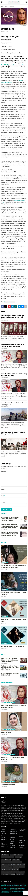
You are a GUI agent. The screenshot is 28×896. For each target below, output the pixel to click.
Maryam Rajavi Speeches (13, 834)
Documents (3, 833)
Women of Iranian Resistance (21, 844)
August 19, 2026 (5, 377)
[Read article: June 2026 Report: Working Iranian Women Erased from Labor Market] (14, 581)
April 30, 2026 (4, 648)
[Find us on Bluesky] (10, 881)
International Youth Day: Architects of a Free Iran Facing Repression (14, 404)
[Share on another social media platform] (25, 306)
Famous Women (3, 836)
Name (3, 489)
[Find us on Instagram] (8, 881)
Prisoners (9, 867)
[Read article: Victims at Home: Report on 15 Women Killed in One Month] (23, 675)
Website (3, 502)
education (20, 854)
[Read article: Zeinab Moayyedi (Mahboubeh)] (14, 773)
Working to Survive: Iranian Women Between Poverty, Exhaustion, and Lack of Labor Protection (10, 667)
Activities (3, 829)
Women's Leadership (9, 301)
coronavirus (13, 854)
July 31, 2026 (4, 569)
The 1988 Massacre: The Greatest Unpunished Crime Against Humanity (13, 433)
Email (3, 496)
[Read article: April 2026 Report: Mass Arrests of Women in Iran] (14, 635)
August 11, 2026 (5, 406)
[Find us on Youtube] (5, 881)
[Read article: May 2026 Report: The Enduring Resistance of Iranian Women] (14, 608)
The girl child (15, 869)
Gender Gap (18, 857)
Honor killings (15, 859)
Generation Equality (6, 859)
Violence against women (7, 871)
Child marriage (5, 854)
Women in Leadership (22, 839)
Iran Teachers (5, 862)
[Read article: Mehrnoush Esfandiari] (14, 721)
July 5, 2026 (4, 596)
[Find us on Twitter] (3, 881)
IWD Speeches (4, 847)
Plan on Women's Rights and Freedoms (16, 864)
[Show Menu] (1, 2)
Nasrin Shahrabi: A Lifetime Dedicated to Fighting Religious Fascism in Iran (14, 374)
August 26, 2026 (5, 676)
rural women (21, 867)
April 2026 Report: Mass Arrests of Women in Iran (12, 646)
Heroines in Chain (4, 840)
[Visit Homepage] (14, 2)
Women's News (22, 847)
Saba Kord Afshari (6, 869)
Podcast (12, 839)
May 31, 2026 (4, 623)
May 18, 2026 (4, 537)
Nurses (3, 864)
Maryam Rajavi (13, 831)
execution (4, 857)
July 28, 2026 (4, 435)
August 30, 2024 (4, 31)
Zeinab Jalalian (20, 874)
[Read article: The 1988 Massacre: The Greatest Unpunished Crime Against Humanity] (14, 443)
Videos (21, 833)
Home (2, 6)
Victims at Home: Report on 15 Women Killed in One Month (10, 674)
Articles (3, 831)
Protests (15, 867)
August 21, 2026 (5, 348)
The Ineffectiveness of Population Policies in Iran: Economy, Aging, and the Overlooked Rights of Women (9, 526)
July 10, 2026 (4, 522)
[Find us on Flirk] (6, 881)
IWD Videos (13, 829)
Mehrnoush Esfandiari (6, 732)
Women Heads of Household (8, 874)
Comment (4, 471)
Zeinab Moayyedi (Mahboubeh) (8, 784)
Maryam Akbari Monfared (15, 862)
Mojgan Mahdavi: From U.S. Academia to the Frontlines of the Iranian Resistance (12, 345)
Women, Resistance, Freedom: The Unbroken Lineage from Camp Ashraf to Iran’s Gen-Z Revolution (12, 317)
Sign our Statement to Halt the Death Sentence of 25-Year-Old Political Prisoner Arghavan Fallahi (10, 518)
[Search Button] (26, 2)
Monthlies (4, 562)
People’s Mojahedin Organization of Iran (13, 65)
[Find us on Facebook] (1, 881)
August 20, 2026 (5, 734)
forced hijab (11, 857)
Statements (13, 847)
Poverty (3, 867)
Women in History (21, 835)
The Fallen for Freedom (9, 6)
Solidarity (12, 845)
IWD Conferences (4, 844)
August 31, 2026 (5, 320)
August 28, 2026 (5, 670)
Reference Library (12, 842)
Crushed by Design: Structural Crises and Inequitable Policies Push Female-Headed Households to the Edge (10, 533)
